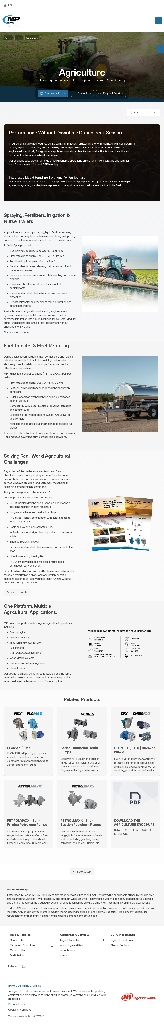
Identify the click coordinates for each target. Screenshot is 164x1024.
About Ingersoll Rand (72, 945)
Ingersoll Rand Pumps (122, 940)
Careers (64, 955)
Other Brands (67, 950)
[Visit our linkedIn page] (24, 966)
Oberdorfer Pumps (121, 945)
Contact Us (16, 940)
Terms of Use (18, 950)
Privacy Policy (16, 1004)
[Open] (158, 20)
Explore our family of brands (25, 985)
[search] (159, 5)
